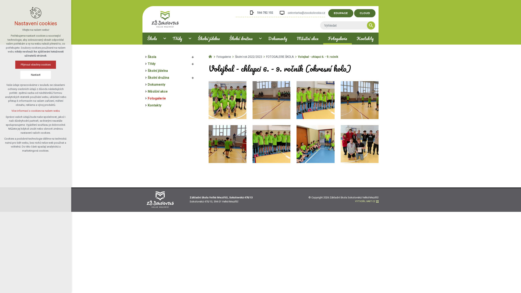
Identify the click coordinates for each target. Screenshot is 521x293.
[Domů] (211, 56)
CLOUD (365, 13)
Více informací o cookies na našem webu (35, 110)
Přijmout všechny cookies (36, 64)
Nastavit (35, 74)
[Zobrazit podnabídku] (165, 39)
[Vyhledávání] (345, 25)
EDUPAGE (341, 13)
